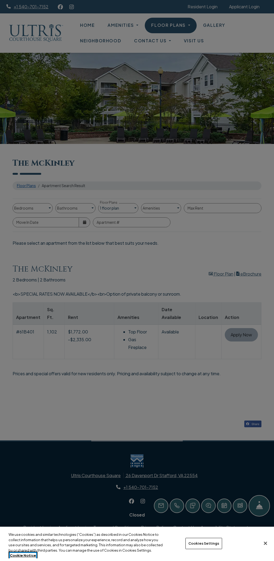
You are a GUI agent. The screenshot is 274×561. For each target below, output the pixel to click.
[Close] (265, 543)
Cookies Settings (203, 543)
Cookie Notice (23, 555)
